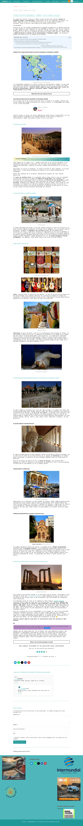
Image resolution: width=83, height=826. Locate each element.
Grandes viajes (27, 10)
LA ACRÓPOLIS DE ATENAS (19, 42)
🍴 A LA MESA (47, 1)
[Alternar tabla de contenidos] (69, 38)
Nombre (15, 724)
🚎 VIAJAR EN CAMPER (65, 1)
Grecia (34, 10)
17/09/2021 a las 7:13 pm (22, 689)
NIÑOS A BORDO (55, 1)
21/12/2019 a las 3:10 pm (18, 679)
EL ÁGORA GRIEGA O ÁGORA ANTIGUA (21, 47)
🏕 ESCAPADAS (17, 1)
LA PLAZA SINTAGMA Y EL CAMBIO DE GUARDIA (32, 42)
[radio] (37, 652)
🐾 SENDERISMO (25, 1)
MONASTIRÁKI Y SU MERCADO (35, 47)
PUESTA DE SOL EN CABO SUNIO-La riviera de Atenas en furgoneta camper (54, 47)
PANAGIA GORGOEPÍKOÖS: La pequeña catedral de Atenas (52, 45)
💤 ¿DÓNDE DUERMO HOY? (36, 1)
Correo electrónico (19, 729)
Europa (20, 10)
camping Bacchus (59, 601)
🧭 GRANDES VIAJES (7, 1)
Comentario (17, 714)
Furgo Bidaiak (24, 688)
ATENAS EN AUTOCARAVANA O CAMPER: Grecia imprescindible (36, 15)
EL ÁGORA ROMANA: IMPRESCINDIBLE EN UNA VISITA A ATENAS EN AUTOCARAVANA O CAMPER (31, 43)
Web (14, 733)
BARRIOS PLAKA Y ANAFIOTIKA (46, 42)
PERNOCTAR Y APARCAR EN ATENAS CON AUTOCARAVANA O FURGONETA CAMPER (30, 39)
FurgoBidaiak (4, 1)
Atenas (15, 10)
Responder (16, 682)
